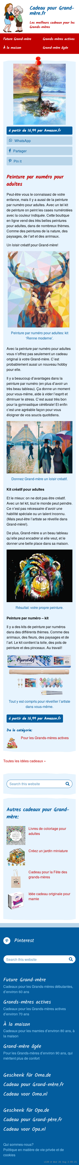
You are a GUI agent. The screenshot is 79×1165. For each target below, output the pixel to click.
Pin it (18, 161)
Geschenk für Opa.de (26, 1110)
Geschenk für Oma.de (27, 1075)
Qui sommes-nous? (18, 1144)
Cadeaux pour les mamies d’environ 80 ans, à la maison (39, 1030)
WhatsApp (22, 140)
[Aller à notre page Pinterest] (6, 940)
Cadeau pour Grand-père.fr (32, 1120)
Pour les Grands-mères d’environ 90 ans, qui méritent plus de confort (38, 1052)
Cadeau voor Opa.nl (24, 1129)
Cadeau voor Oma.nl (25, 1094)
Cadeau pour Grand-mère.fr (52, 11)
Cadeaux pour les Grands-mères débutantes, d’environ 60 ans (38, 985)
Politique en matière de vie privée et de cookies (33, 1152)
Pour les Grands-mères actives (45, 737)
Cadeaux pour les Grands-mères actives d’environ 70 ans (34, 1007)
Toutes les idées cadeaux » (24, 760)
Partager (20, 150)
